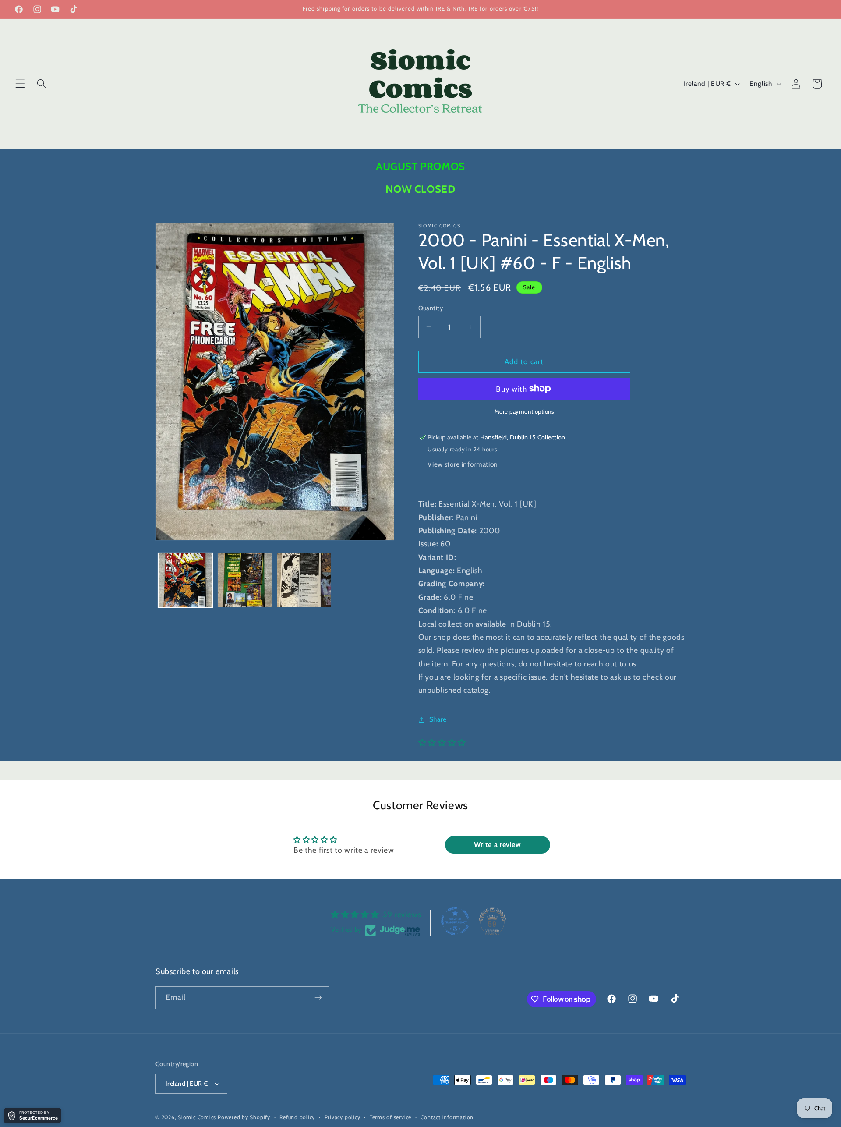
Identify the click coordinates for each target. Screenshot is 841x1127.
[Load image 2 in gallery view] (244, 580)
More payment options (524, 411)
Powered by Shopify (244, 1117)
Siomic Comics (197, 1117)
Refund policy (297, 1117)
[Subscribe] (318, 997)
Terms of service (390, 1117)
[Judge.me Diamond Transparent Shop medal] (455, 921)
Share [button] (438, 719)
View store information (463, 464)
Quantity (430, 308)
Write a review (497, 844)
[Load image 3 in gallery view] (304, 580)
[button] (20, 83)
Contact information (447, 1117)
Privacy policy (342, 1117)
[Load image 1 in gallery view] (185, 580)
